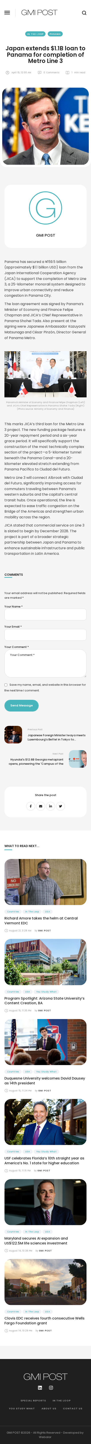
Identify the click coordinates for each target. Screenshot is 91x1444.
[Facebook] (30, 806)
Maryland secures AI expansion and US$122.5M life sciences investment (36, 1241)
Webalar (45, 1437)
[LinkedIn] (50, 806)
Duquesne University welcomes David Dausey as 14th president (44, 1081)
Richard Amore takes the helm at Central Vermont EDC (41, 921)
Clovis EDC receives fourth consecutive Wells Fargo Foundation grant (44, 1321)
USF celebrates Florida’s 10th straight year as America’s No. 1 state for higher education (44, 1161)
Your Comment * (16, 647)
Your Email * (13, 627)
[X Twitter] (60, 806)
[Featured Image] (45, 882)
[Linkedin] (40, 1387)
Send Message (21, 705)
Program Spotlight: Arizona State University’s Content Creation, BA (44, 1001)
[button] (7, 12)
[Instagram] (51, 1387)
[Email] (40, 806)
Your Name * (13, 607)
